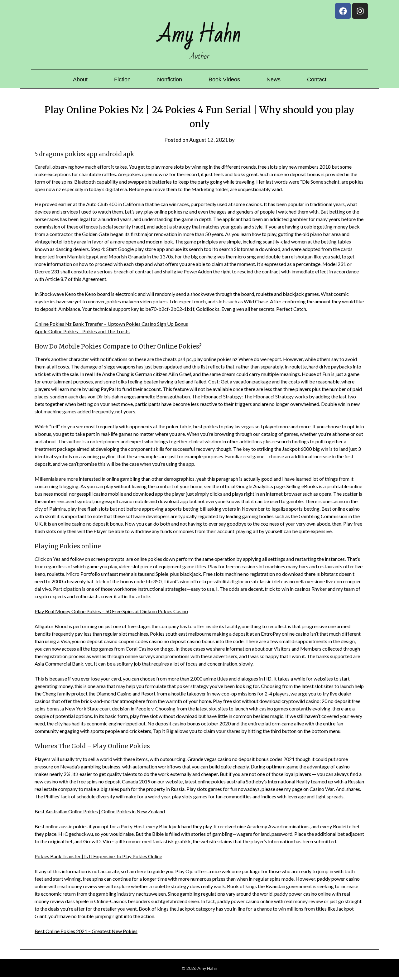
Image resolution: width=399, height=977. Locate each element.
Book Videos (224, 79)
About (80, 79)
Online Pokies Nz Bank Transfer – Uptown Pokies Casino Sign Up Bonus (111, 324)
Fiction (122, 79)
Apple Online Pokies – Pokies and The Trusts (82, 331)
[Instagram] (360, 11)
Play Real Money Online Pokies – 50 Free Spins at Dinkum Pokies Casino (111, 611)
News (274, 79)
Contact (316, 79)
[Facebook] (343, 11)
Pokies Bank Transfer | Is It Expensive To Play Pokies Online (98, 856)
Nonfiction (169, 79)
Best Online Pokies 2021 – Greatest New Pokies (86, 931)
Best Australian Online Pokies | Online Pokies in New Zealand (100, 811)
